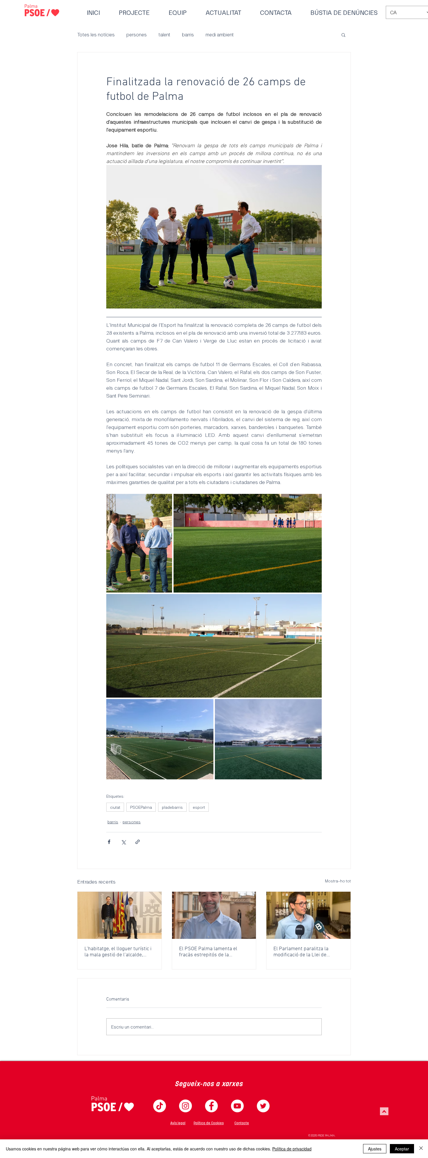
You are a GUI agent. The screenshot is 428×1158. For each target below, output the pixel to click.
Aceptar (402, 1149)
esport (199, 807)
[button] (343, 34)
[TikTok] (159, 1106)
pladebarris (172, 807)
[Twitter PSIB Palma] (263, 1106)
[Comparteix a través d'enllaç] (137, 842)
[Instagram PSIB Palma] (185, 1106)
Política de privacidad (292, 1149)
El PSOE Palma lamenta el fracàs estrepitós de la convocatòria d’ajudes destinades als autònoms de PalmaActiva (210, 952)
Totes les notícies (96, 34)
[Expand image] (139, 543)
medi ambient (220, 34)
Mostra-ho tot (338, 880)
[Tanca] (421, 1148)
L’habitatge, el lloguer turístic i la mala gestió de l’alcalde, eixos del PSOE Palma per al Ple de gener (117, 952)
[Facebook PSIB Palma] (211, 1106)
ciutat (115, 807)
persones (136, 34)
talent (164, 34)
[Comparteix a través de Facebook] (109, 842)
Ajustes (374, 1149)
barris (188, 34)
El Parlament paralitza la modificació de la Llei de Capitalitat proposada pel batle (307, 952)
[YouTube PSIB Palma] (237, 1106)
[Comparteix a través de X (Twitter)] (123, 842)
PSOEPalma (141, 807)
